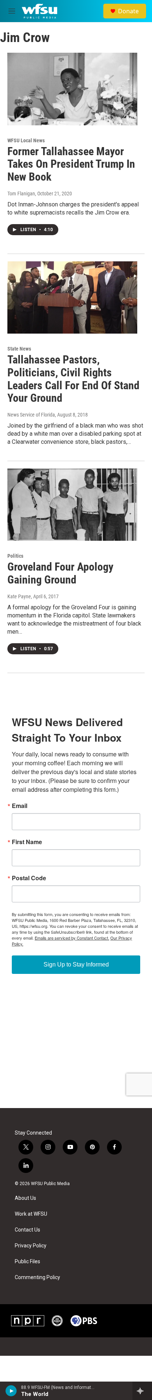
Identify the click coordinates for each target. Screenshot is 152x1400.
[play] (11, 1390)
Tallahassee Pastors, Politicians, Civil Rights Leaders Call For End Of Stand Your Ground (73, 378)
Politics (15, 556)
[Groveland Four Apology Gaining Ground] (72, 505)
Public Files (27, 1261)
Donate (128, 11)
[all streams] (142, 1391)
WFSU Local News (26, 140)
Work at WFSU (31, 1214)
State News (19, 349)
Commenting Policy (37, 1277)
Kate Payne (19, 596)
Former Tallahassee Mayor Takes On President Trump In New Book (71, 164)
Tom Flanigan (21, 193)
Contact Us (27, 1230)
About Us (25, 1198)
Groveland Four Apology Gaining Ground (60, 573)
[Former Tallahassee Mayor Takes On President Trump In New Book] (72, 89)
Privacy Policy (30, 1245)
